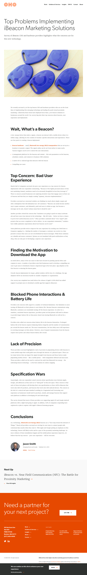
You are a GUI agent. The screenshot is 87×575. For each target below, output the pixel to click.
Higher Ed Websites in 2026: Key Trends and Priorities (77, 533)
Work (45, 4)
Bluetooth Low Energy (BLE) (30, 422)
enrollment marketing (56, 561)
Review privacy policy (16, 572)
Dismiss (53, 567)
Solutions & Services (54, 4)
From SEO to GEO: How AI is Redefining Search (64, 533)
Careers (27, 537)
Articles (25, 450)
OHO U (70, 4)
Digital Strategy (31, 450)
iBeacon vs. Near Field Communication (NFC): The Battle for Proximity (41, 477)
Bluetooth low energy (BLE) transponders (43, 145)
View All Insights (11, 483)
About (81, 4)
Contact (75, 4)
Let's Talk (66, 512)
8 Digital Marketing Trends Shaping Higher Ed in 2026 (50, 533)
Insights (64, 4)
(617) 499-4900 (9, 536)
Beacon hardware (18, 145)
